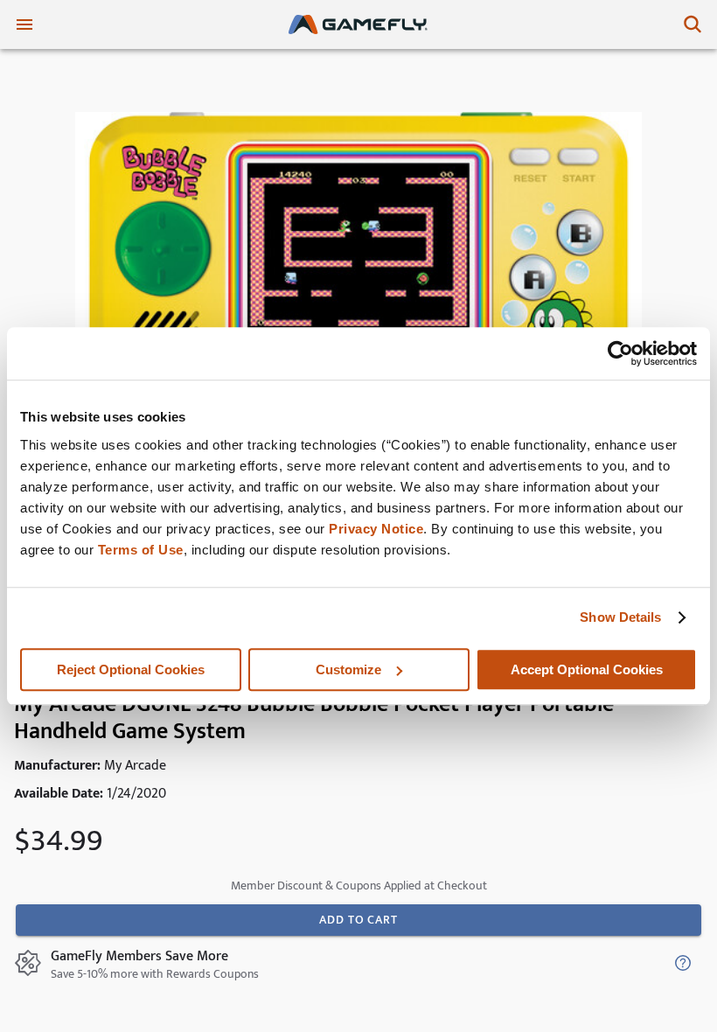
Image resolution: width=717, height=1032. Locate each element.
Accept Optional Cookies (587, 669)
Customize (348, 669)
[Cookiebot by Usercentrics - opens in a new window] (620, 353)
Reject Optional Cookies (131, 669)
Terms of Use (141, 549)
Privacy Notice (376, 528)
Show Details (620, 617)
